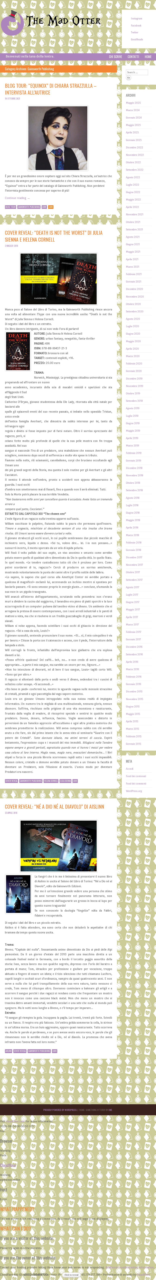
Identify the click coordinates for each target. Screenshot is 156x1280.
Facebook (136, 25)
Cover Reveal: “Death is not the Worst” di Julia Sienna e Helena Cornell (54, 236)
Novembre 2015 (134, 699)
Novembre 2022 (135, 155)
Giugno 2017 (132, 602)
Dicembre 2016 (134, 646)
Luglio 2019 (132, 415)
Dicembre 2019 (134, 378)
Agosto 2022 (133, 177)
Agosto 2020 (133, 318)
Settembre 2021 (134, 229)
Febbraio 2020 (134, 363)
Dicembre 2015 (134, 691)
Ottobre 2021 (133, 222)
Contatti (133, 56)
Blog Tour (11, 206)
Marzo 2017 (132, 624)
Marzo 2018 (132, 535)
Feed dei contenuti (136, 776)
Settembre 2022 (134, 169)
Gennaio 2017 (133, 639)
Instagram (136, 18)
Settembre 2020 (134, 311)
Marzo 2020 (133, 356)
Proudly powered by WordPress (60, 1109)
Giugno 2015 (133, 706)
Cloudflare (8, 1165)
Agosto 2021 (132, 236)
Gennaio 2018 (133, 550)
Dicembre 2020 (134, 289)
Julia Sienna (65, 780)
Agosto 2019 (132, 408)
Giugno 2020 (133, 333)
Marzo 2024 (133, 110)
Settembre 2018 (134, 490)
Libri (44, 206)
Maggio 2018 (133, 520)
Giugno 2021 (133, 244)
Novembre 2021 (134, 214)
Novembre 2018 (134, 475)
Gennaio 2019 (133, 460)
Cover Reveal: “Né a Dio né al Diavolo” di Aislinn (54, 806)
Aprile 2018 (132, 527)
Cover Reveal (12, 780)
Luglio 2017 (132, 594)
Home (148, 56)
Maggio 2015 (133, 714)
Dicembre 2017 (134, 557)
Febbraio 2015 (134, 736)
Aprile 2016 (132, 661)
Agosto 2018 (132, 497)
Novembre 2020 (135, 296)
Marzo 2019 (132, 445)
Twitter (134, 32)
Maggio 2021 (133, 251)
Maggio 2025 (133, 102)
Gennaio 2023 (134, 140)
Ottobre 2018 (133, 482)
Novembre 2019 (134, 386)
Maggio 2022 (133, 199)
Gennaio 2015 (133, 743)
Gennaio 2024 (134, 117)
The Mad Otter (63, 21)
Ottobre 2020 (133, 304)
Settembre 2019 (134, 400)
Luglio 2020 (132, 326)
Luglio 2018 (132, 505)
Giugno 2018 (133, 512)
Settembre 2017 (134, 579)
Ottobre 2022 (133, 162)
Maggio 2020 (133, 341)
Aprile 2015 (132, 721)
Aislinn (9, 1050)
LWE (110, 1109)
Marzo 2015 (132, 728)
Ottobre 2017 (133, 572)
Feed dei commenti (136, 783)
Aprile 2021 (132, 259)
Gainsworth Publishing (29, 206)
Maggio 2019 (133, 430)
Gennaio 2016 (133, 684)
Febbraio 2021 (134, 274)
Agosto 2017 (132, 587)
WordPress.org (134, 791)
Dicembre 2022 (134, 147)
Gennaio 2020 (134, 371)
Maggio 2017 (133, 609)
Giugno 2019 (133, 423)
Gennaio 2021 (133, 281)
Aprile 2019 (132, 438)
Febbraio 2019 (134, 453)
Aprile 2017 (132, 617)
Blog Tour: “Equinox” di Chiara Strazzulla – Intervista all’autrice (50, 89)
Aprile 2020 (132, 348)
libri (51, 206)
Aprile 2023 (132, 132)
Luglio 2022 (132, 184)
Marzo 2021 (132, 266)
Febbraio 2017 (133, 632)
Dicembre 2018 (134, 468)
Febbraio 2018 (134, 542)
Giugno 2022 (133, 192)
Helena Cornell (51, 780)
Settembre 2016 (134, 654)
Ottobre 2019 (133, 393)
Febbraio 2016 (134, 676)
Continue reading (17, 198)
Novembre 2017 (134, 564)
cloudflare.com (15, 1121)
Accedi (129, 768)
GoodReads (137, 39)
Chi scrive (115, 56)
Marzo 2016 (132, 669)
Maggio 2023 (133, 125)
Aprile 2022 (132, 207)
